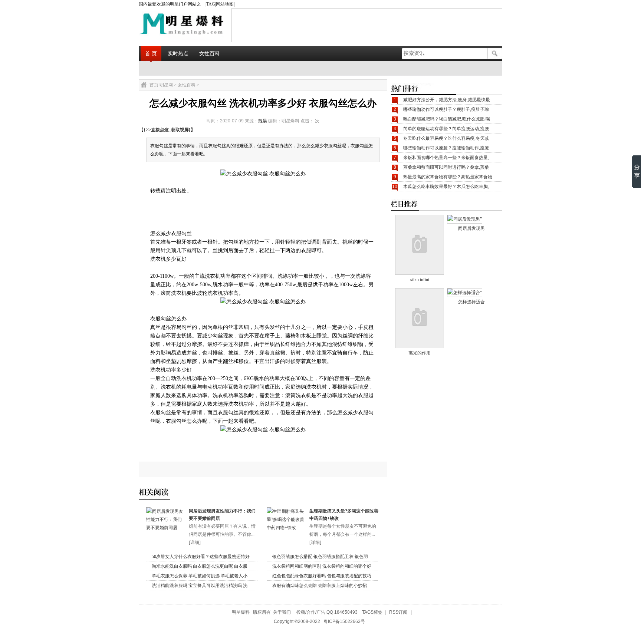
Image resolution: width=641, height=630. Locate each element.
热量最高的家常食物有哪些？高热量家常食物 (447, 176)
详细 (194, 542)
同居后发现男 (471, 228)
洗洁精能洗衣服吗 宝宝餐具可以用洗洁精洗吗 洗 (199, 585)
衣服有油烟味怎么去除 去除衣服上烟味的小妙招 (319, 585)
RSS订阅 (398, 612)
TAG (210, 4)
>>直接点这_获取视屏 (167, 129)
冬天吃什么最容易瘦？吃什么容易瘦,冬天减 (446, 138)
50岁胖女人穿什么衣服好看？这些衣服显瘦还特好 (201, 556)
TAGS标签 (372, 612)
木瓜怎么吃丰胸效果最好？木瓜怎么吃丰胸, (446, 186)
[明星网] (163, 25)
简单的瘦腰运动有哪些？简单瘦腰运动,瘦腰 (446, 128)
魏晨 (262, 120)
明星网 (166, 85)
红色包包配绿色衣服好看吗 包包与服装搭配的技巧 (321, 575)
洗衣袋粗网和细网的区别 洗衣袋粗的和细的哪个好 (321, 566)
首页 (153, 85)
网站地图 (225, 4)
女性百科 (209, 53)
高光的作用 (419, 353)
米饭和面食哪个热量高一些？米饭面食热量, (446, 157)
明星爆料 (241, 612)
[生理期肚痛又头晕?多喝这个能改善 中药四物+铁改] (286, 527)
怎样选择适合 (471, 301)
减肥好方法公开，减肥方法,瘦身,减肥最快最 (446, 99)
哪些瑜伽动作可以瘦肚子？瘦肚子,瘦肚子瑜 (446, 109)
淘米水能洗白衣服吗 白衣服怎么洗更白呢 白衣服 (199, 566)
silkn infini (419, 279)
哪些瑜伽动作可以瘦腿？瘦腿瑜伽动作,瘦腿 (446, 148)
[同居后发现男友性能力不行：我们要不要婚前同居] (165, 527)
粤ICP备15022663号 (344, 621)
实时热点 (178, 53)
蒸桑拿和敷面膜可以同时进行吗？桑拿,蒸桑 (446, 167)
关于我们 (282, 612)
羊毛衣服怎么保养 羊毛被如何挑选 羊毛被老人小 (199, 575)
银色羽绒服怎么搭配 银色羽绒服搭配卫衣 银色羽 (320, 556)
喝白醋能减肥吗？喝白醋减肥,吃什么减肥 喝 (446, 119)
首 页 (151, 53)
